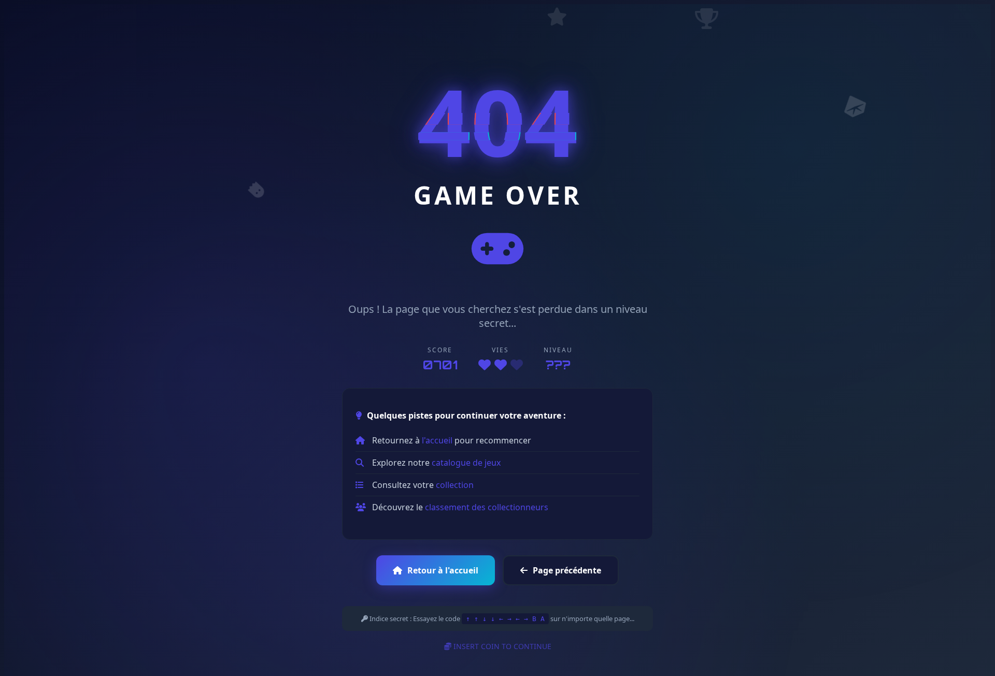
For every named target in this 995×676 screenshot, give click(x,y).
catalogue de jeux (466, 462)
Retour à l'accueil (442, 570)
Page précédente (567, 570)
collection (455, 485)
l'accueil (437, 440)
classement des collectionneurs (486, 507)
